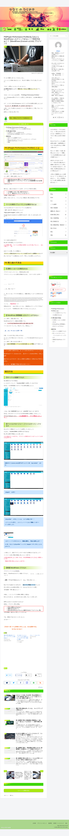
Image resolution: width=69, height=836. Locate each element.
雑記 (58, 231)
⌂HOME (34, 823)
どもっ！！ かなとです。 (35, 635)
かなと (58, 51)
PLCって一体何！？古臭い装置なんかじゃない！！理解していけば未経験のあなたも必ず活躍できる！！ (57, 154)
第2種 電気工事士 (58, 214)
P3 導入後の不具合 (11, 131)
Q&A (66, 823)
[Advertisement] (23, 657)
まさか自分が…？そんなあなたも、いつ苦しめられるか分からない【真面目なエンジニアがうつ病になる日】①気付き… (57, 133)
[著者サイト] (7, 682)
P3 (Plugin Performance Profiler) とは (16, 127)
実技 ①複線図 (58, 207)
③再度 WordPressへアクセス (15, 140)
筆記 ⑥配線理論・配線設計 (58, 225)
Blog (6, 668)
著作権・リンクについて (58, 823)
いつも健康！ (58, 204)
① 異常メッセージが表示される (16, 132)
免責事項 (50, 823)
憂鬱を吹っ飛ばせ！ (58, 211)
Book (58, 197)
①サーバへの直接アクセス (14, 137)
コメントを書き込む (24, 790)
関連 (9, 142)
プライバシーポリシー (42, 823)
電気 (58, 235)
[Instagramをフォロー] (27, 682)
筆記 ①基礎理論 (58, 218)
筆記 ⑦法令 (58, 228)
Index (22, 124)
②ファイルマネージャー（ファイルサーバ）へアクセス (22, 139)
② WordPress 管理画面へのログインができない (20, 134)
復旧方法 (8, 136)
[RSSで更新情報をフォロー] (40, 682)
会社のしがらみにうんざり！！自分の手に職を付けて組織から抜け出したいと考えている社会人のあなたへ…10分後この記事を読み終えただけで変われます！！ (57, 165)
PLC (58, 201)
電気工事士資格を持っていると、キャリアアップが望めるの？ (9, 637)
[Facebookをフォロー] (20, 682)
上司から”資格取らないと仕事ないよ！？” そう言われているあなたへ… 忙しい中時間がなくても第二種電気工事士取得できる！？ (58, 178)
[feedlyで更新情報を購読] (34, 682)
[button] (66, 36)
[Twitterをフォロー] (14, 682)
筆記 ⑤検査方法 (58, 221)
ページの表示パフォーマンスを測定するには (19, 129)
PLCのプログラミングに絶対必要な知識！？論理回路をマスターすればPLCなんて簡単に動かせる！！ (57, 144)
